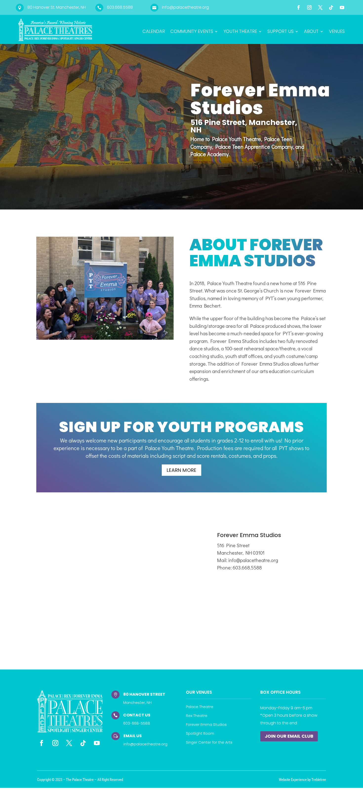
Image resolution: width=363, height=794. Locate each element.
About (311, 32)
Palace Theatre (199, 706)
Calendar (153, 32)
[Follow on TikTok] (331, 7)
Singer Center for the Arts (209, 742)
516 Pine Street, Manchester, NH (243, 126)
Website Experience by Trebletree (302, 779)
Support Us (280, 32)
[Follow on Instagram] (309, 7)
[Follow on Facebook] (298, 7)
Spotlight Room (200, 733)
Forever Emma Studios (206, 724)
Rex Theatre (196, 715)
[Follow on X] (320, 7)
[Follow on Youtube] (342, 7)
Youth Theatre (240, 32)
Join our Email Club (289, 736)
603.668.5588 (120, 7)
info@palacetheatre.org (185, 7)
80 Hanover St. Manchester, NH (56, 7)
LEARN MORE (181, 470)
